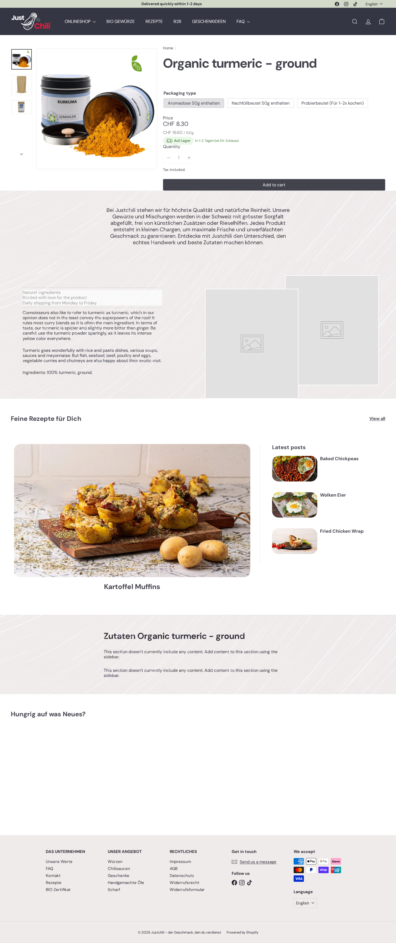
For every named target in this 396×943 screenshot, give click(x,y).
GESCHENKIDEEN (209, 21)
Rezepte (53, 882)
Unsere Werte (59, 861)
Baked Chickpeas (339, 458)
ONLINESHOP (78, 21)
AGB (174, 868)
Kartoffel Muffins (132, 587)
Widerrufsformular (187, 889)
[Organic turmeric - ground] (40, 773)
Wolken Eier (333, 495)
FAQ (241, 21)
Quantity (171, 146)
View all (377, 418)
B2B (177, 21)
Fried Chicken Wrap (342, 531)
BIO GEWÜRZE (120, 21)
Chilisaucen (119, 868)
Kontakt (53, 875)
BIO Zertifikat (58, 889)
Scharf (114, 889)
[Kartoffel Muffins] (132, 510)
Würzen (115, 861)
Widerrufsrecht (184, 882)
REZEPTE (154, 21)
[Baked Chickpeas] (294, 468)
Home (168, 48)
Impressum (180, 861)
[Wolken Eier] (294, 505)
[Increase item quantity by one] (189, 157)
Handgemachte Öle (126, 882)
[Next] (21, 152)
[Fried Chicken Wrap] (294, 541)
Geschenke (118, 875)
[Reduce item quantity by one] (169, 157)
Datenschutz (182, 875)
